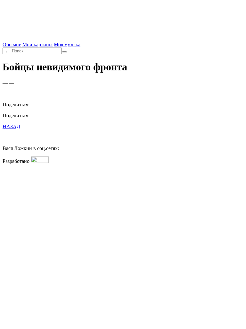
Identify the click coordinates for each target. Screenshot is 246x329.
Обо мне (12, 44)
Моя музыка (67, 44)
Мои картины (37, 44)
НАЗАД (11, 126)
